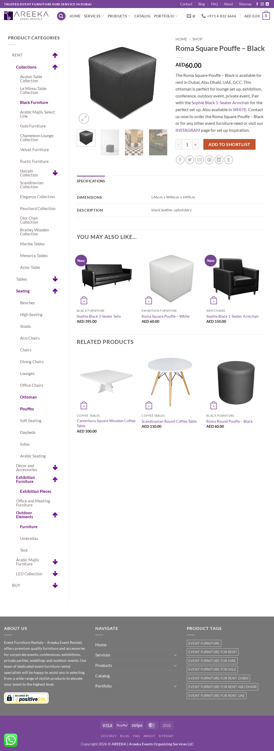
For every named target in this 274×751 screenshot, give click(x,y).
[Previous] (85, 80)
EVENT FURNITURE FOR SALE (212, 669)
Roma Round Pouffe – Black (229, 421)
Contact (186, 4)
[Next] (159, 80)
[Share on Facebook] (180, 159)
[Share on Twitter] (189, 159)
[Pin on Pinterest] (209, 159)
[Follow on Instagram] (262, 4)
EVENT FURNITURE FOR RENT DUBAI (218, 678)
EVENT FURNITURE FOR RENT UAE (216, 695)
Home (75, 16)
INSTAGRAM (188, 130)
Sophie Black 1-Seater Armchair (220, 102)
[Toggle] (175, 655)
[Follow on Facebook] (257, 4)
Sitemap (245, 4)
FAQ (214, 4)
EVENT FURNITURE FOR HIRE (212, 661)
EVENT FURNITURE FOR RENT (212, 652)
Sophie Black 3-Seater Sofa (99, 316)
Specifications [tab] (91, 181)
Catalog (142, 16)
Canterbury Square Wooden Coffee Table (106, 423)
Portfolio (164, 16)
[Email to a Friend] (199, 159)
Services (92, 16)
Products (117, 16)
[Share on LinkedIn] (219, 159)
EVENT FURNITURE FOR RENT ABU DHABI (222, 687)
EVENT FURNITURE (204, 643)
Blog (201, 4)
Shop (197, 39)
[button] (61, 16)
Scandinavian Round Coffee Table (169, 421)
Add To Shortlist (229, 144)
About (228, 4)
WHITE (239, 109)
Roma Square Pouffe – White (165, 316)
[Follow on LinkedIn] (267, 4)
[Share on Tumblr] (228, 159)
